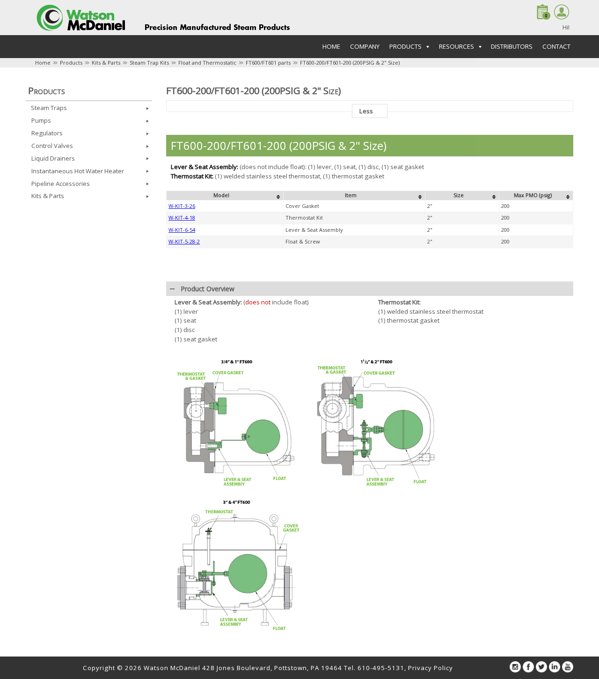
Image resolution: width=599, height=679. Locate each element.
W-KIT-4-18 (181, 217)
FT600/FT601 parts (268, 62)
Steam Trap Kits (149, 62)
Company (365, 46)
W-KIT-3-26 (181, 205)
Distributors (512, 46)
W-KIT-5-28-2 (184, 241)
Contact (556, 46)
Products (71, 62)
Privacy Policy (430, 668)
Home (331, 46)
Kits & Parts (106, 62)
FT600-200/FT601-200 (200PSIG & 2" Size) (350, 62)
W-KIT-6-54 (181, 229)
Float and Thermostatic (207, 62)
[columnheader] (225, 195)
